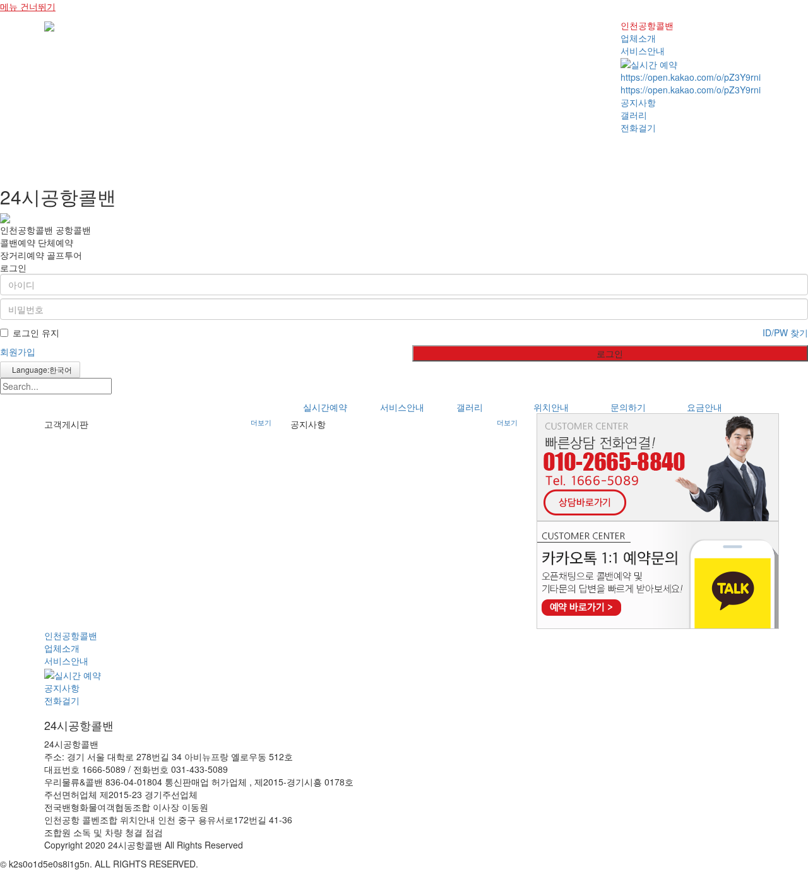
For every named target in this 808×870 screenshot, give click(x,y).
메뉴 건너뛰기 (28, 6)
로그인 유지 (36, 332)
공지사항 (638, 102)
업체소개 (638, 38)
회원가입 (17, 351)
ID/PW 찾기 (785, 332)
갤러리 (634, 115)
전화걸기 (638, 127)
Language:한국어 (40, 369)
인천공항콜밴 (647, 25)
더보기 (261, 423)
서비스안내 (643, 50)
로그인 (610, 353)
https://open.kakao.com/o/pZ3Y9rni (691, 77)
